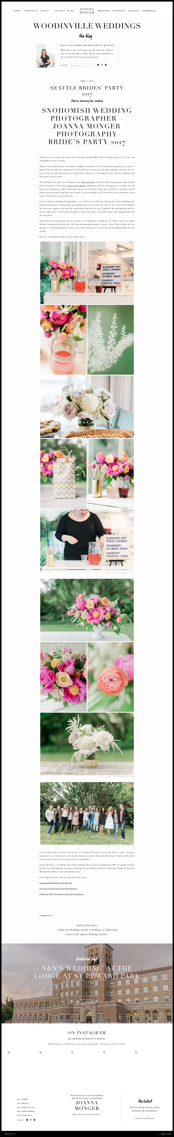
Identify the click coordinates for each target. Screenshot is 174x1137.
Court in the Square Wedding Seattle (86, 934)
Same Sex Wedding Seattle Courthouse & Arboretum (88, 929)
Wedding (99, 101)
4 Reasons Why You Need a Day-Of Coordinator (61, 894)
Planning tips (86, 101)
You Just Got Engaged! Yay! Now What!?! (58, 888)
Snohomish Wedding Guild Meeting (55, 883)
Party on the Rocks (76, 186)
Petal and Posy (88, 182)
